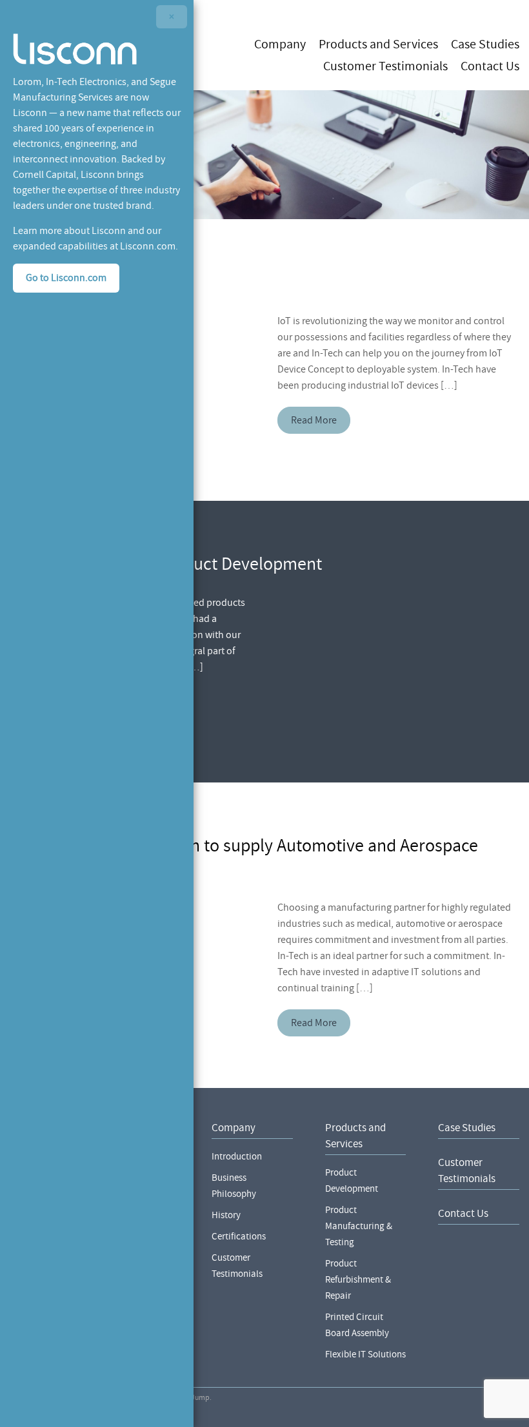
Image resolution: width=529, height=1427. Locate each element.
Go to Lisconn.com (66, 278)
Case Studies (485, 43)
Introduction (237, 1156)
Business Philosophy (234, 1186)
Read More (314, 420)
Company (280, 43)
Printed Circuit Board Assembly (357, 1325)
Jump (200, 1397)
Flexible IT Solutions (365, 1354)
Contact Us (490, 65)
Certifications (239, 1236)
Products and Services (378, 43)
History (226, 1215)
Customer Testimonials (385, 65)
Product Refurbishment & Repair (358, 1280)
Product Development (351, 1181)
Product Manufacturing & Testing (358, 1226)
